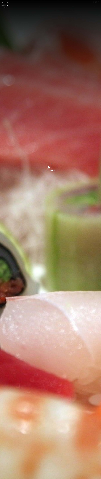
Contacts (5, 5)
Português (5, 2)
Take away (5, 7)
